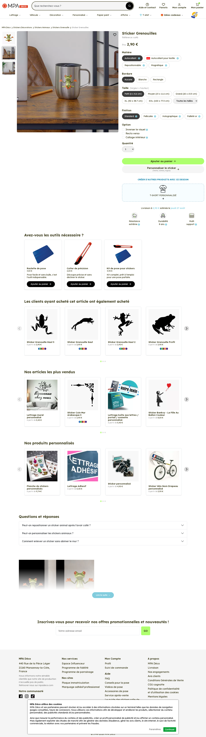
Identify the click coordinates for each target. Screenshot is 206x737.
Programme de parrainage (77, 671)
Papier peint (103, 15)
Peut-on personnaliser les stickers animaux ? (47, 533)
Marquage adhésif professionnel (81, 686)
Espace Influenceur (73, 663)
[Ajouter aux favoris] (114, 34)
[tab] (101, 361)
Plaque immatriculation (75, 682)
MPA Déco (154, 663)
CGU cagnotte (156, 684)
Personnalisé (79, 15)
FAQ (107, 678)
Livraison (153, 667)
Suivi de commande (116, 667)
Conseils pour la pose (117, 682)
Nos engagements (158, 671)
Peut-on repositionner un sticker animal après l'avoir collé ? (56, 525)
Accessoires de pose (116, 691)
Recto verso (132, 133)
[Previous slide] (19, 328)
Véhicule (34, 15)
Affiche (124, 15)
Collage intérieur (136, 137)
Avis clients (154, 676)
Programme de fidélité (75, 667)
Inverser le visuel (136, 129)
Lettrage (14, 15)
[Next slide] (186, 328)
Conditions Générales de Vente (166, 680)
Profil (108, 663)
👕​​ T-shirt (144, 15)
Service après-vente (117, 695)
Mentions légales (157, 696)
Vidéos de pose (114, 686)
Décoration (56, 15)
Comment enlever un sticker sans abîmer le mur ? (50, 541)
